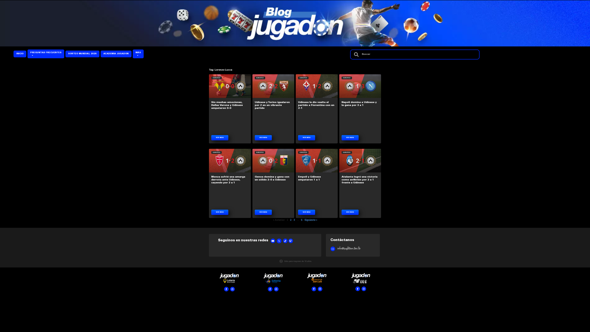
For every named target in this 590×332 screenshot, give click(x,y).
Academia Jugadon (116, 54)
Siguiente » (311, 219)
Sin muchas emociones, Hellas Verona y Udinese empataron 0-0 (227, 105)
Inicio (20, 54)
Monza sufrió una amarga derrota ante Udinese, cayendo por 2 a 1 (228, 180)
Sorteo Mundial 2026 (82, 54)
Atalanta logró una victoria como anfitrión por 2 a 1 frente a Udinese (360, 180)
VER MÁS (220, 137)
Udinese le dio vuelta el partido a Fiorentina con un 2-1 (316, 105)
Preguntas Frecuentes (45, 53)
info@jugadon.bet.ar (349, 248)
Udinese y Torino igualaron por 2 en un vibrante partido (272, 105)
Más (138, 53)
